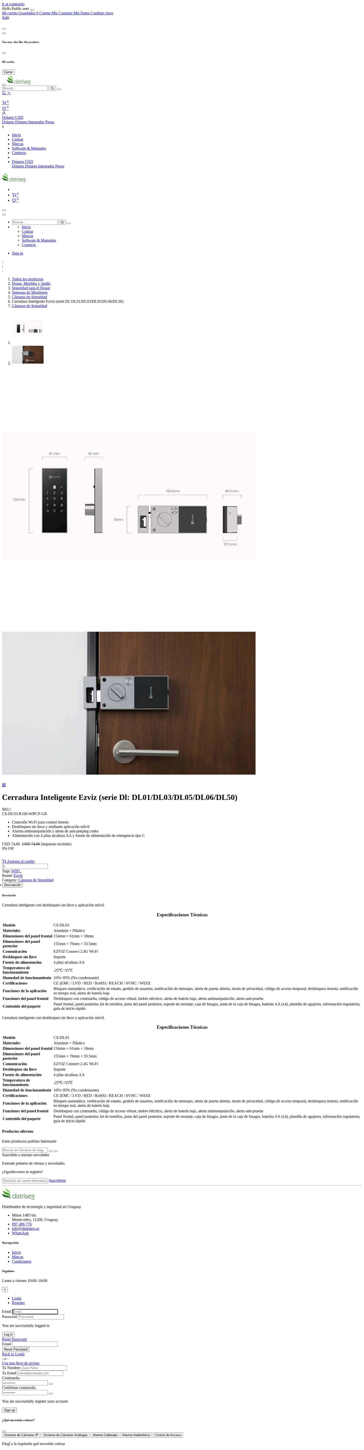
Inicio (16, 1252)
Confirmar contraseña (19, 1387)
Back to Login (13, 1354)
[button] (12, 117)
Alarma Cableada (105, 1435)
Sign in (17, 253)
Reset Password (14, 1339)
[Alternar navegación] (4, 210)
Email (6, 1311)
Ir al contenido (13, 4)
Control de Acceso (168, 1435)
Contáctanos (21, 1261)
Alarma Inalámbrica (136, 1435)
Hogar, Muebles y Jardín (31, 283)
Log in (8, 1334)
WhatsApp (20, 1233)
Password (9, 1317)
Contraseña (11, 1378)
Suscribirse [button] (57, 1180)
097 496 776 (22, 1224)
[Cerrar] (32, 10)
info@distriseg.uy (26, 1228)
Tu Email (9, 1373)
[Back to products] (4, 785)
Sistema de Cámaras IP (21, 1435)
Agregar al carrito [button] (20, 861)
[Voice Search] (59, 89)
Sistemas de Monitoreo (30, 292)
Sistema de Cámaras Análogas (65, 1435)
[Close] (4, 29)
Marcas (17, 1257)
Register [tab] (18, 1303)
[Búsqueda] (52, 88)
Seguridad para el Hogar (31, 288)
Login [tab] (16, 1298)
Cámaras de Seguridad (29, 297)
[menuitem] (16, 8)
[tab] (12, 885)
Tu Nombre (11, 1368)
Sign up (9, 1410)
